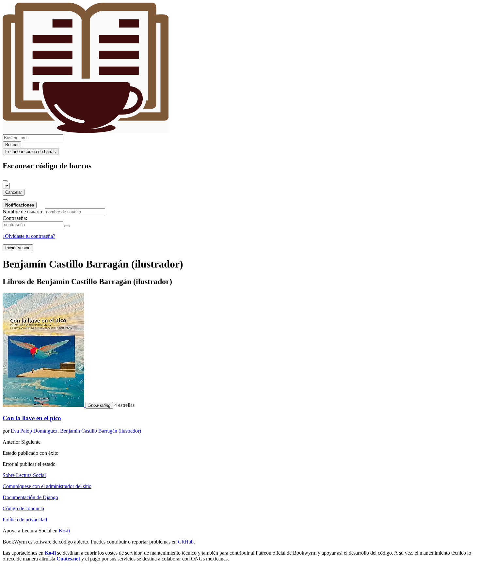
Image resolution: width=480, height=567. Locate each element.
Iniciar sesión (17, 247)
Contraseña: (15, 218)
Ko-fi (64, 530)
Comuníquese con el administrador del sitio (47, 486)
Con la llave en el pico (32, 418)
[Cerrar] (5, 181)
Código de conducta (23, 508)
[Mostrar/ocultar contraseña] (67, 226)
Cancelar (13, 192)
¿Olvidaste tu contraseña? (29, 236)
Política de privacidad (25, 519)
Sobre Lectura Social (24, 475)
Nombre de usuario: (23, 211)
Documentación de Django (30, 497)
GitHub (186, 541)
